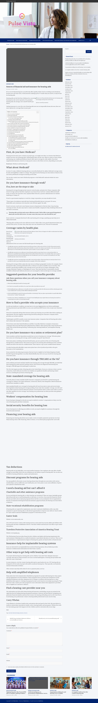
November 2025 (69, 87)
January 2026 (68, 83)
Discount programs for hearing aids (15, 134)
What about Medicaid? (12, 115)
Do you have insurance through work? (16, 116)
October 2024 (68, 110)
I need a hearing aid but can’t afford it (16, 136)
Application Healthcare (48, 40)
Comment (9, 630)
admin (16, 89)
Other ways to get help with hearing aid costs (17, 144)
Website (8, 660)
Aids (11, 613)
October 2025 (68, 89)
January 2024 (68, 126)
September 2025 (69, 90)
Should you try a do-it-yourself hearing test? (49, 618)
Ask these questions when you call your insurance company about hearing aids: (25, 122)
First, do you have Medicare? (14, 114)
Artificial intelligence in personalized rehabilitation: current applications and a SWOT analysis (37, 693)
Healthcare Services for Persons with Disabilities (65, 40)
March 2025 (68, 101)
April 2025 (67, 99)
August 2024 (68, 113)
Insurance (22, 613)
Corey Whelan (12, 148)
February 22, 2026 (31, 695)
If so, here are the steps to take (16, 118)
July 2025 (67, 94)
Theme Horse (26, 701)
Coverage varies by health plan (14, 119)
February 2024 (68, 124)
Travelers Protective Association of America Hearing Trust (21, 141)
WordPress (41, 701)
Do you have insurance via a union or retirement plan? (19, 124)
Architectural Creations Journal (72, 146)
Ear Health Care (10, 40)
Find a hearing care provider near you (16, 147)
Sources (25, 613)
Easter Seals (12, 140)
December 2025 (68, 85)
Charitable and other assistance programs (18, 137)
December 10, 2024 (10, 89)
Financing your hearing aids (14, 132)
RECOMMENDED (11, 675)
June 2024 (67, 117)
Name (8, 648)
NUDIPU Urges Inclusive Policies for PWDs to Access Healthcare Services (20, 619)
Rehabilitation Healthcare (35, 40)
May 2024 (67, 119)
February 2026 (68, 82)
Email (8, 654)
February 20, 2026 (75, 695)
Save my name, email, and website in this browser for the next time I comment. (26, 667)
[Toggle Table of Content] (37, 112)
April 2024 (67, 120)
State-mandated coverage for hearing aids (17, 127)
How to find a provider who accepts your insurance (18, 123)
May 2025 (67, 98)
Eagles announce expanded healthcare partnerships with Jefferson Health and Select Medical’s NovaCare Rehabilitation (78, 74)
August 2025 (68, 92)
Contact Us (80, 40)
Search (66, 48)
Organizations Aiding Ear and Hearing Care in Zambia (77, 67)
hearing (17, 613)
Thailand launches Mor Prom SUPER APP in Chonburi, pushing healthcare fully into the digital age (16, 693)
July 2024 (67, 115)
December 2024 (69, 106)
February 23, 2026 (9, 695)
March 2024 (68, 122)
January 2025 (68, 105)
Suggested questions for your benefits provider (18, 120)
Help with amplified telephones (15, 145)
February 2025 (68, 103)
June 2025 (67, 96)
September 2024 (69, 112)
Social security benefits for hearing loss (16, 130)
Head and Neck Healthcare (21, 40)
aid (9, 613)
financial (14, 613)
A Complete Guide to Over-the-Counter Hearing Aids (77, 69)
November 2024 (69, 108)
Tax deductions (11, 133)
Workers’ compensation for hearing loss (16, 129)
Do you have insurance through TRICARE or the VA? (18, 126)
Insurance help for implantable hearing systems (18, 142)
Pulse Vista (15, 701)
